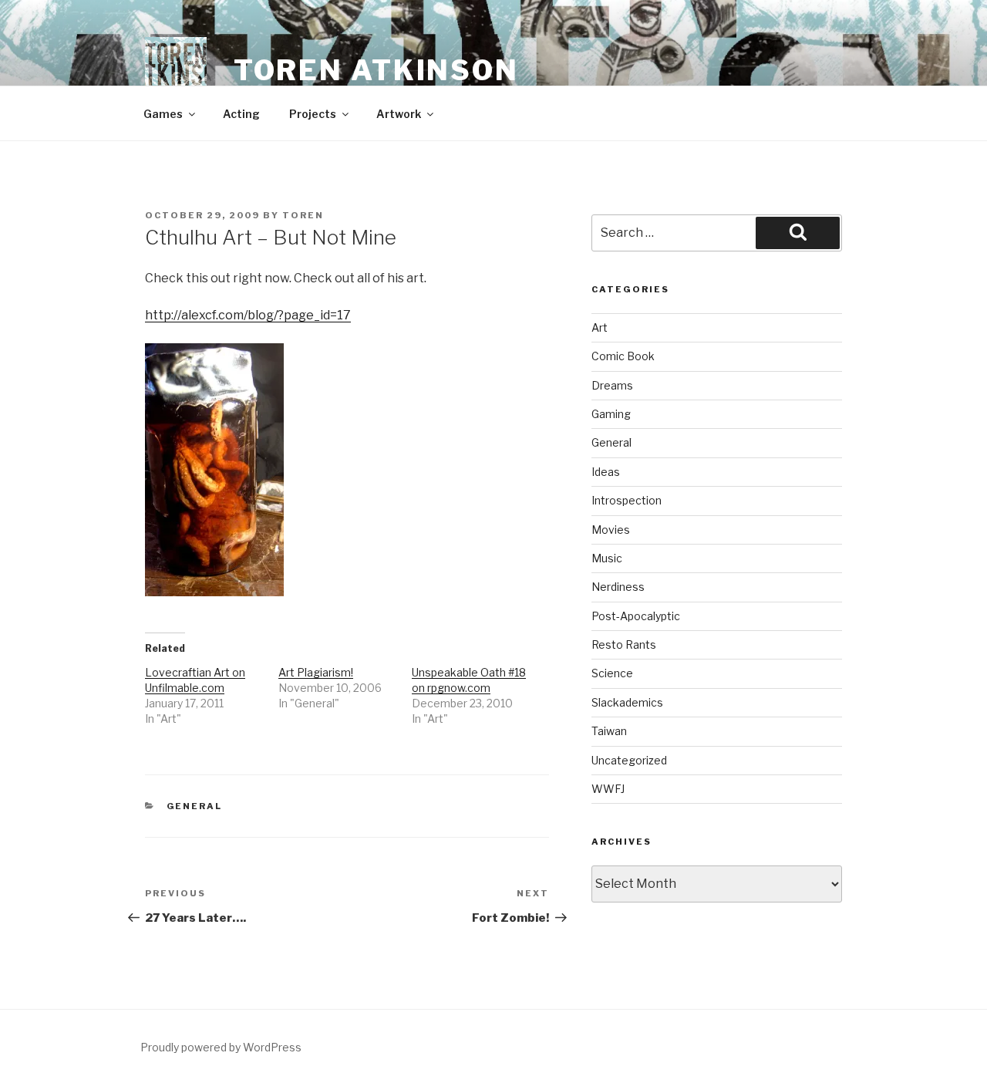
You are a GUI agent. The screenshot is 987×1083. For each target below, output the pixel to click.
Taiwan (609, 730)
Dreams (612, 385)
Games (163, 113)
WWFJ (608, 788)
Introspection (626, 500)
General (195, 806)
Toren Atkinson (376, 70)
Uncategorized (629, 760)
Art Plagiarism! (315, 672)
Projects (312, 113)
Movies (610, 529)
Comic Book (623, 356)
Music (606, 558)
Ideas (605, 471)
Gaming (611, 413)
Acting (241, 113)
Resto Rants (623, 644)
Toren (303, 215)
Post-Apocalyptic (635, 615)
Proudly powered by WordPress (220, 1047)
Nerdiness (618, 586)
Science (612, 673)
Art (599, 327)
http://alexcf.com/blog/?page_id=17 (248, 315)
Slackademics (627, 702)
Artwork (398, 113)
